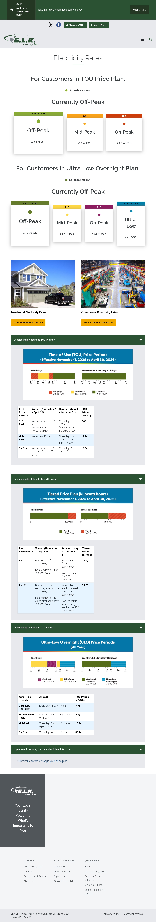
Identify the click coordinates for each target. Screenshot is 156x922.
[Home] (21, 39)
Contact (100, 25)
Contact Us (60, 866)
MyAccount (60, 876)
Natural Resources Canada (94, 891)
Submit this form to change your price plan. (42, 761)
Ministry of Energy (93, 885)
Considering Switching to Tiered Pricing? (35, 479)
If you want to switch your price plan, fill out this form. (42, 749)
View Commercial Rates (98, 322)
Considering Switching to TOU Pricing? (34, 339)
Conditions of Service (35, 876)
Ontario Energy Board (95, 871)
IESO (87, 866)
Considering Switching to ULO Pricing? (34, 627)
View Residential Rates (28, 322)
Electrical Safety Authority (93, 878)
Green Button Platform (66, 881)
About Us (29, 881)
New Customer (62, 871)
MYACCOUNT (77, 25)
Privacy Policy (111, 914)
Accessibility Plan (33, 866)
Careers (28, 871)
